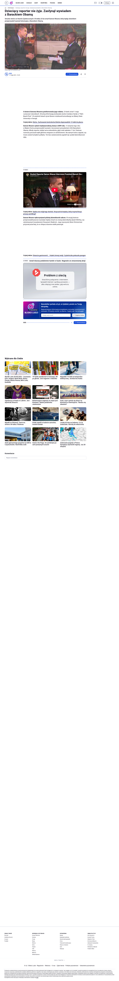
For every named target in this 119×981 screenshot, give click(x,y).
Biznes (60, 3)
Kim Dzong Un (91, 935)
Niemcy (34, 950)
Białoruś (34, 952)
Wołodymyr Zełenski (92, 946)
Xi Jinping (90, 945)
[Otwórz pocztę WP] (95, 2)
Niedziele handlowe (64, 937)
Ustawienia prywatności (87, 965)
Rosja (33, 941)
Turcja (33, 939)
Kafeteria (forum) (8, 937)
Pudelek (6, 941)
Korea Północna (36, 935)
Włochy (34, 943)
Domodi (6, 935)
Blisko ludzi (20, 3)
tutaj (37, 977)
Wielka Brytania (35, 954)
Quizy (36, 3)
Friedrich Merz (91, 948)
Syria (33, 945)
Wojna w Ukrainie (64, 945)
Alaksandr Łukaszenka (93, 943)
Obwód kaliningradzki (65, 939)
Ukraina (34, 937)
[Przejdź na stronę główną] (6, 4)
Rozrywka (44, 3)
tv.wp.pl (6, 939)
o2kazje (29, 3)
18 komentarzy (73, 74)
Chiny (61, 941)
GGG (10, 73)
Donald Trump (91, 937)
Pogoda (52, 3)
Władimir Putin (91, 939)
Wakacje (62, 948)
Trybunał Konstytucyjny (65, 943)
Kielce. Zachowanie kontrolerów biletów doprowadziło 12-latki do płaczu (58, 122)
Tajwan (34, 946)
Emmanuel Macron (92, 941)
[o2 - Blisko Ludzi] (13, 3)
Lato (61, 946)
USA (33, 948)
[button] (100, 3)
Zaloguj (107, 3)
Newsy (61, 935)
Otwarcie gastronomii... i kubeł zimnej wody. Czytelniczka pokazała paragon (59, 255)
